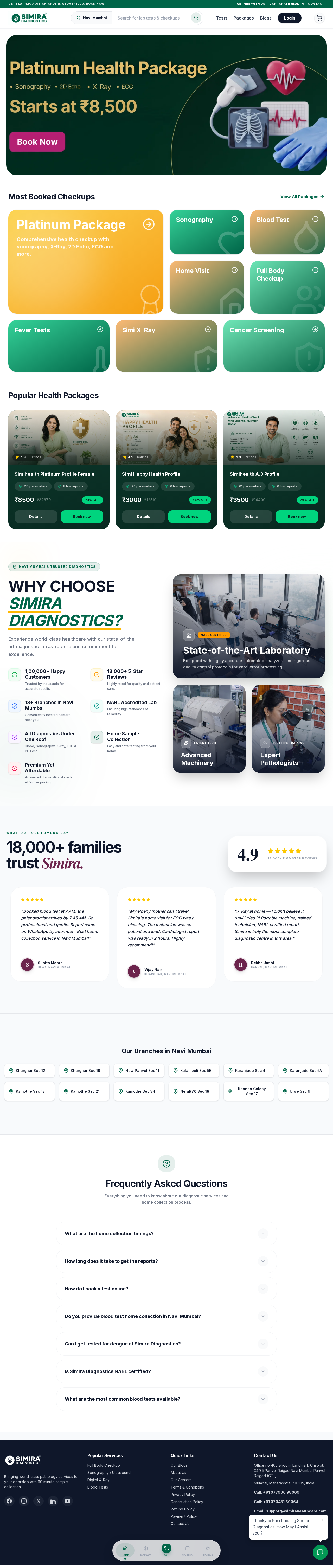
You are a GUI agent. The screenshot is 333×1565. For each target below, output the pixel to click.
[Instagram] (24, 1501)
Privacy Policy (183, 1494)
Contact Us (180, 1523)
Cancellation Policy (187, 1501)
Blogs (266, 18)
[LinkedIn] (53, 1501)
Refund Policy (183, 1509)
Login (289, 18)
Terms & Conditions (187, 1487)
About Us (178, 1472)
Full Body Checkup (103, 1465)
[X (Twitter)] (38, 1501)
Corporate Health (286, 3)
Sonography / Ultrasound (109, 1472)
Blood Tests (97, 1487)
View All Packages (299, 196)
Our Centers (181, 1480)
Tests (221, 18)
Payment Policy (184, 1516)
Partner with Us (250, 3)
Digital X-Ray (98, 1480)
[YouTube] (67, 1501)
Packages (244, 18)
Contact (316, 3)
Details (36, 516)
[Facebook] (9, 1501)
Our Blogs (179, 1465)
